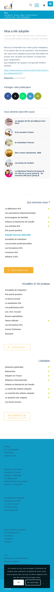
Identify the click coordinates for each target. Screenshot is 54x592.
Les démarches (10, 478)
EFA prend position (12, 501)
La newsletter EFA (12, 532)
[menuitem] (29, 5)
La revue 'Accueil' (11, 504)
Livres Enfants (19, 78)
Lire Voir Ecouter (40, 36)
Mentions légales (11, 561)
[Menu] (35, 5)
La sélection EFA (28, 36)
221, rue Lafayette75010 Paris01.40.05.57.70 (11, 452)
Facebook (8, 535)
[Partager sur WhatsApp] (22, 96)
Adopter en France (12, 472)
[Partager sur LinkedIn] (30, 96)
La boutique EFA (11, 510)
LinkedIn (8, 541)
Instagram (8, 538)
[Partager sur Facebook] (8, 96)
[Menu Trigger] (50, 3)
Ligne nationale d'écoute (15, 529)
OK (18, 582)
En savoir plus (33, 582)
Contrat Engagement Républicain (18, 564)
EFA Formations (11, 507)
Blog (6, 13)
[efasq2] (22, 5)
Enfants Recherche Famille (15, 481)
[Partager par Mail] (37, 96)
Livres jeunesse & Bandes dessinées (17, 39)
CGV (6, 555)
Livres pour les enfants (39, 39)
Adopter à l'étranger (13, 475)
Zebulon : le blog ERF (13, 484)
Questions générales (13, 469)
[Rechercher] (29, 5)
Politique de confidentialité (16, 558)
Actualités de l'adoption (14, 498)
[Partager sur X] (15, 96)
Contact (7, 446)
